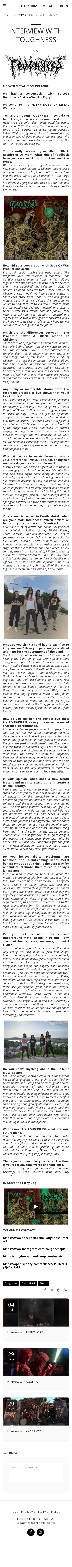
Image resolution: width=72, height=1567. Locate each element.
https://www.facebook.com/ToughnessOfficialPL (35, 1239)
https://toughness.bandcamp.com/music (33, 1256)
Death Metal (28, 1283)
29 (11, 1355)
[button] (4, 6)
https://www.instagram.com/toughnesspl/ (34, 1249)
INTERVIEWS (19, 14)
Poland (43, 1283)
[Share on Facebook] (45, 1290)
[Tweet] (51, 1290)
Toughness (11, 1283)
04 (11, 1306)
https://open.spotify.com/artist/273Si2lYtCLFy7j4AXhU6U (35, 1265)
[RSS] (65, 1290)
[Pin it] (58, 1290)
